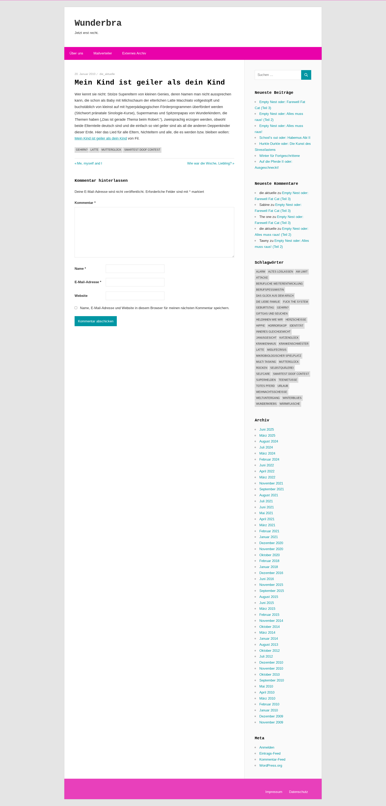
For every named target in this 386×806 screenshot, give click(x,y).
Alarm (260, 271)
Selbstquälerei (282, 367)
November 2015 (271, 585)
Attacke (262, 277)
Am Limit (302, 271)
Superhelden (266, 379)
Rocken (261, 367)
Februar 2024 (269, 459)
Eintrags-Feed (269, 753)
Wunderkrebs (266, 403)
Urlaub (283, 385)
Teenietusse (288, 379)
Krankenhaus (266, 343)
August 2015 (268, 597)
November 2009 (271, 722)
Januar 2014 (268, 639)
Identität (296, 325)
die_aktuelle (107, 74)
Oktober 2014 (269, 627)
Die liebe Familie (268, 301)
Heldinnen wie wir (269, 319)
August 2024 (268, 441)
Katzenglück (289, 337)
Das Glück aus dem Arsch (275, 295)
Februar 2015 (269, 615)
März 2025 (267, 435)
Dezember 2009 (271, 716)
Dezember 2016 (271, 573)
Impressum (273, 792)
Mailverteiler (102, 53)
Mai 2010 (266, 686)
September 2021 (271, 489)
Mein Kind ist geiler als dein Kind (101, 138)
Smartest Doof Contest (142, 149)
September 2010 (271, 680)
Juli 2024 (266, 447)
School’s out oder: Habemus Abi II (284, 138)
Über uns (76, 53)
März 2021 (267, 525)
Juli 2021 (266, 501)
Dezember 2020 (271, 543)
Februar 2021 (269, 531)
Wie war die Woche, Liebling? (209, 163)
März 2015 (267, 609)
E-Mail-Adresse (88, 282)
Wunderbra (98, 23)
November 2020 (271, 549)
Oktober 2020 (269, 555)
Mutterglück (111, 149)
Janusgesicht (266, 337)
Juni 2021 (266, 507)
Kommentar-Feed (272, 759)
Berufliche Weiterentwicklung (279, 283)
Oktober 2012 (269, 651)
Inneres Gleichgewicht (273, 331)
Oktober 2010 (269, 674)
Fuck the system (295, 301)
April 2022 (266, 471)
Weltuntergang (268, 397)
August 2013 (268, 645)
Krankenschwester (293, 343)
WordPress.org (270, 765)
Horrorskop (277, 325)
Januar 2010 (268, 710)
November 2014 (271, 621)
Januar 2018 (268, 567)
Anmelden (266, 747)
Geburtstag (265, 307)
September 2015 (271, 591)
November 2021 (271, 483)
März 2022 (267, 477)
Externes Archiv (134, 53)
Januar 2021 (268, 537)
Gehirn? (81, 149)
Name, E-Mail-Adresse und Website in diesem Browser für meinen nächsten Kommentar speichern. (154, 308)
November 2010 (271, 668)
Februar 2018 (269, 561)
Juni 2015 (266, 603)
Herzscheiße (296, 319)
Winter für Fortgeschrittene (279, 156)
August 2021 (268, 495)
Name (80, 269)
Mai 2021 (266, 513)
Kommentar (85, 203)
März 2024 (267, 453)
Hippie (260, 325)
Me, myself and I (89, 163)
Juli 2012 (266, 656)
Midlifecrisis (276, 349)
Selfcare (263, 373)
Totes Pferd (265, 385)
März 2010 (267, 698)
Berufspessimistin (270, 289)
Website (81, 296)
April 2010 (266, 692)
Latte (94, 149)
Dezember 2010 (271, 662)
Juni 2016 (266, 579)
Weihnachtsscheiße (271, 391)
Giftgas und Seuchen (271, 313)
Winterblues (292, 397)
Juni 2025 (266, 429)
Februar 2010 (269, 704)
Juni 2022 (266, 465)
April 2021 (266, 519)
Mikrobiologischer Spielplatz (278, 355)
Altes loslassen (280, 271)
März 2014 (267, 632)
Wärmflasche (290, 403)
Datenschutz (298, 792)
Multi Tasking (266, 361)
